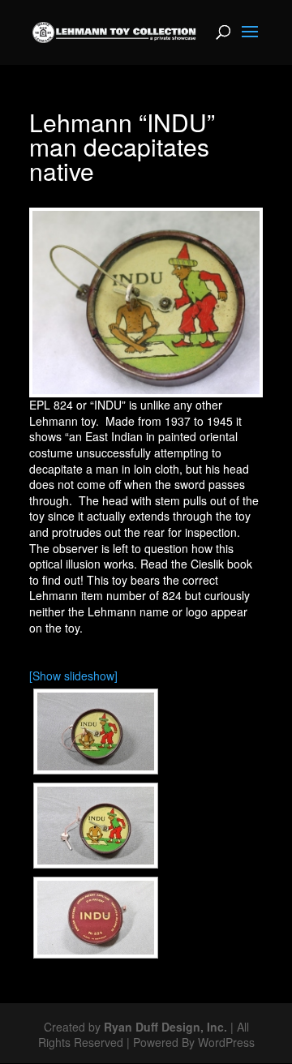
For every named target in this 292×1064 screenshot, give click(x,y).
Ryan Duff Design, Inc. (165, 1027)
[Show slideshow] (73, 675)
